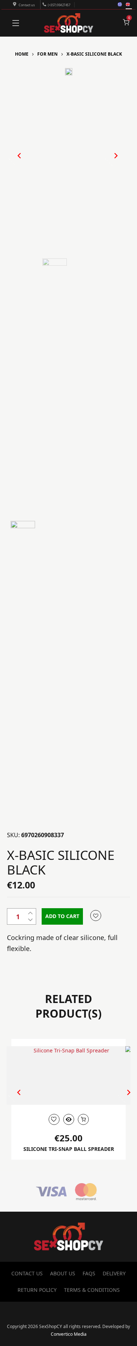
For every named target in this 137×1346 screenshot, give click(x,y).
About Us (62, 1273)
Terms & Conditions (92, 1289)
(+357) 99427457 (59, 5)
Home (21, 54)
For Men (47, 54)
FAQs (89, 1273)
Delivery (114, 1273)
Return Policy (37, 1289)
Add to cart (62, 916)
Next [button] (108, 161)
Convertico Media (69, 1334)
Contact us (27, 5)
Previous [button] (16, 161)
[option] (68, 71)
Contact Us (27, 1273)
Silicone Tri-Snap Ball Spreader (68, 1148)
